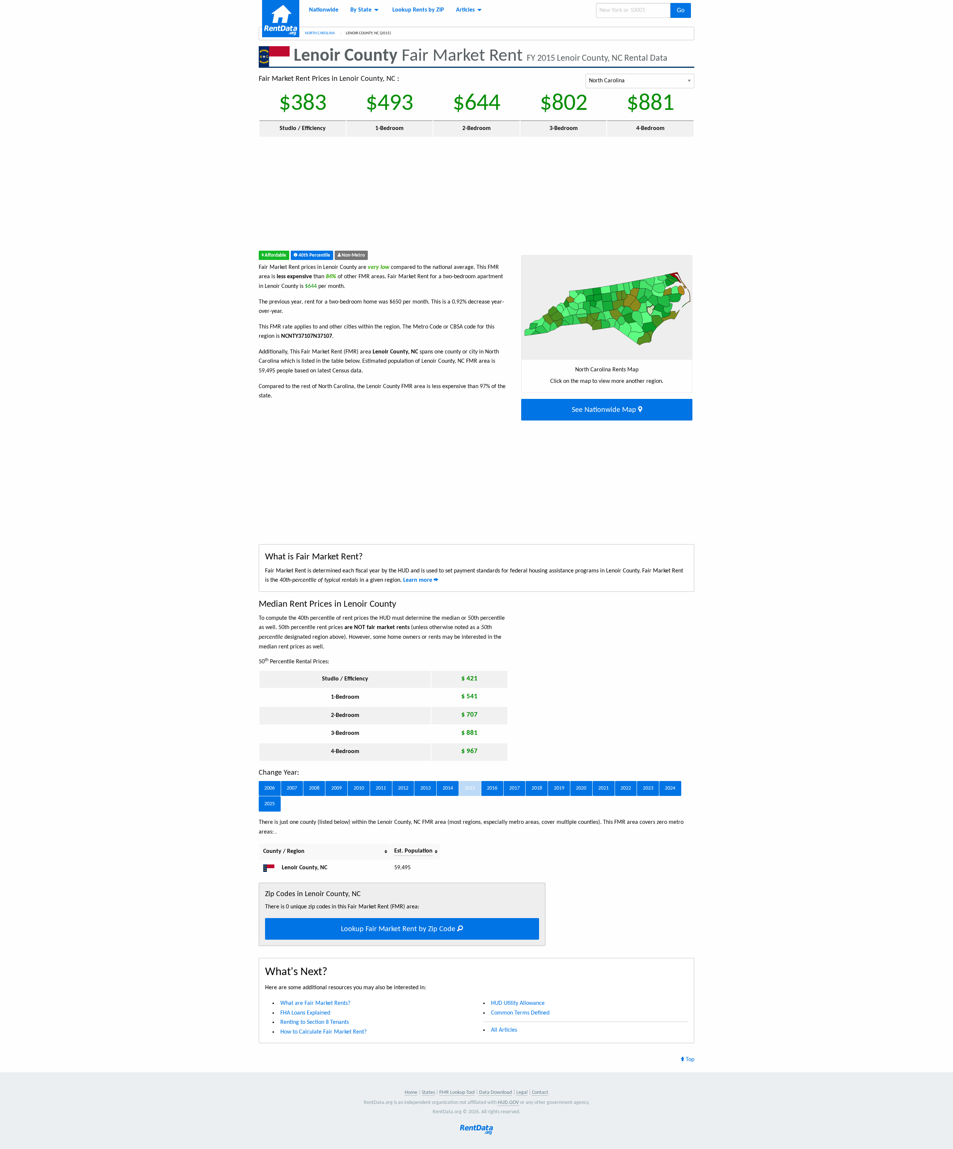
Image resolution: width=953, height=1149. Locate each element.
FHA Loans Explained (305, 1013)
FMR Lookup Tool (457, 1092)
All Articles (504, 1030)
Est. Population (413, 851)
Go (681, 10)
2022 (626, 788)
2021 (603, 788)
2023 (648, 788)
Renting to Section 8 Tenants (314, 1022)
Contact (540, 1092)
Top (689, 1060)
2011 (381, 788)
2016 (492, 788)
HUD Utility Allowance (518, 1003)
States (428, 1092)
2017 (514, 788)
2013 (425, 788)
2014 (448, 788)
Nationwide (323, 10)
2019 (559, 788)
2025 (269, 804)
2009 (336, 788)
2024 (670, 788)
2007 (292, 788)
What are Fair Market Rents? (315, 1003)
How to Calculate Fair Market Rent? (323, 1032)
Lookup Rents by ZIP (418, 10)
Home (411, 1092)
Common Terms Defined (520, 1013)
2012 (403, 788)
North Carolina (320, 33)
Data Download (495, 1092)
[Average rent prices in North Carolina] (271, 868)
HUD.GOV (508, 1102)
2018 (537, 788)
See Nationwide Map (605, 410)
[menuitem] (323, 10)
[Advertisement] (422, 195)
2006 (269, 788)
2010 (359, 788)
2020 (581, 788)
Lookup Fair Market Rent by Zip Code (399, 929)
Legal (522, 1092)
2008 (314, 788)
